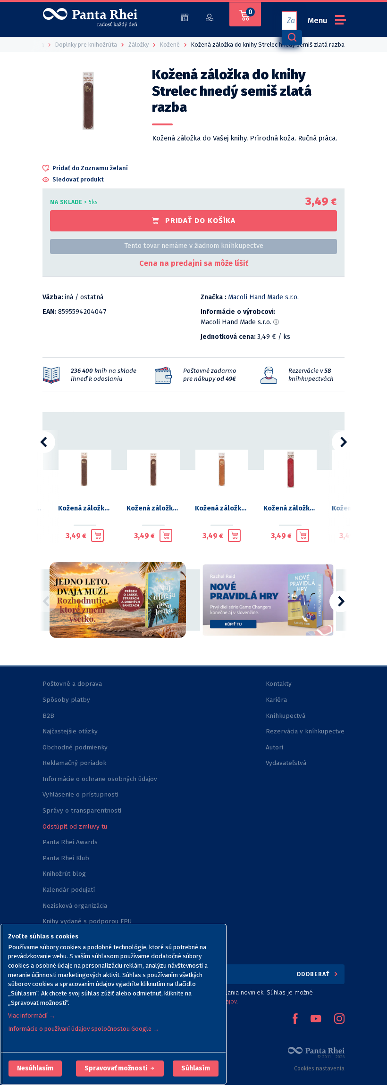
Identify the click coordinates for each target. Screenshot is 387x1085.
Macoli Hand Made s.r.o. (263, 297)
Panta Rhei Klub (65, 858)
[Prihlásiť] (209, 16)
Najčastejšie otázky (70, 731)
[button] (35, 1068)
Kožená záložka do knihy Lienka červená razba (290, 508)
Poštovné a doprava (72, 684)
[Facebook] (295, 1019)
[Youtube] (316, 1019)
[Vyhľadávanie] (292, 37)
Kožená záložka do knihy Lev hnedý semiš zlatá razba (153, 508)
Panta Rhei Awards (70, 842)
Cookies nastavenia (319, 1068)
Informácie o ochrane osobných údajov (99, 779)
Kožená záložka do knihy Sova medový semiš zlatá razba (221, 508)
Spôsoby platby (66, 700)
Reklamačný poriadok (74, 763)
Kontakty (279, 684)
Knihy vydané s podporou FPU (87, 921)
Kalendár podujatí (68, 890)
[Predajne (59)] (184, 16)
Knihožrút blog (64, 874)
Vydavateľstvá (286, 763)
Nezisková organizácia (74, 906)
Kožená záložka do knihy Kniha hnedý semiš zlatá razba (84, 508)
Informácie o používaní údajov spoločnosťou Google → (83, 1028)
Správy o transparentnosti (82, 810)
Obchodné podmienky (75, 747)
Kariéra (276, 700)
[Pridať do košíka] (97, 535)
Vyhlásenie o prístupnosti (80, 794)
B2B (48, 716)
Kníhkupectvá (285, 716)
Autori (274, 747)
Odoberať (314, 974)
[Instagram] (339, 1019)
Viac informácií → (31, 1015)
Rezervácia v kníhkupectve (305, 731)
